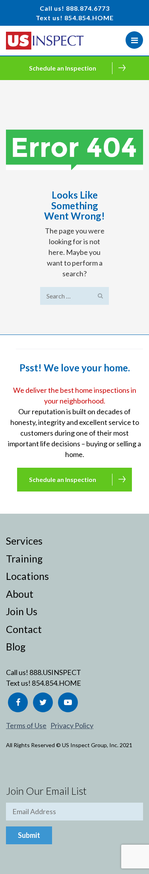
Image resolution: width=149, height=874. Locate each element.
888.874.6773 (88, 8)
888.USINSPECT (55, 672)
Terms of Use (26, 725)
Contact (24, 629)
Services (24, 541)
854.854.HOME (89, 17)
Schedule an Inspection (62, 68)
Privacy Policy (71, 725)
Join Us (21, 611)
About (19, 594)
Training (24, 558)
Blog (16, 646)
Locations (27, 576)
